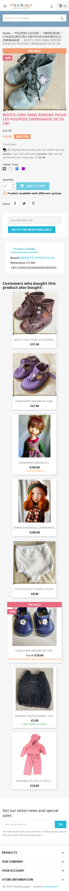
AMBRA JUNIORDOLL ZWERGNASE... (34, 527)
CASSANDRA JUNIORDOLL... (34, 462)
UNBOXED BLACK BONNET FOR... (34, 716)
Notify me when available (32, 230)
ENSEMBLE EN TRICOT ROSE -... (34, 781)
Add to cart (33, 186)
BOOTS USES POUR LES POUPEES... (34, 339)
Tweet (24, 203)
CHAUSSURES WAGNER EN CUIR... (34, 401)
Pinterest (33, 203)
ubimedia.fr (51, 886)
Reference (18, 263)
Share (14, 203)
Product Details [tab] (24, 249)
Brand (15, 258)
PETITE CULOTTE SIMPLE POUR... (34, 589)
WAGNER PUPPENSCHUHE (37, 258)
